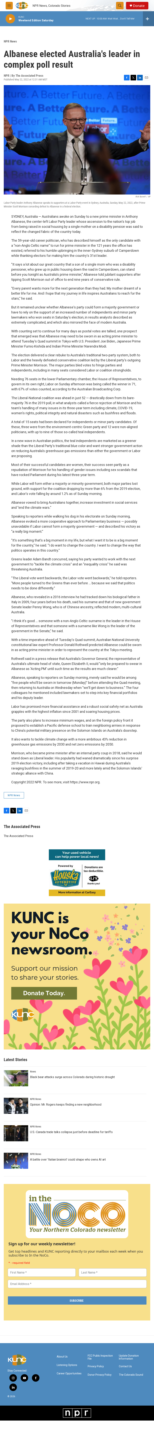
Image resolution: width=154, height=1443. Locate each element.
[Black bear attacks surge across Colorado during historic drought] (16, 1078)
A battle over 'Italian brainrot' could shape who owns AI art (68, 1159)
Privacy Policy (96, 1366)
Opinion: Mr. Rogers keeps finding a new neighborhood (65, 1104)
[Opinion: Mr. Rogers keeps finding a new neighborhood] (16, 1106)
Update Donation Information (129, 1357)
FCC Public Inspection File (100, 1357)
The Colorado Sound (131, 1374)
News (33, 1071)
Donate (139, 6)
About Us (62, 1356)
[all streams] (148, 18)
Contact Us (125, 1366)
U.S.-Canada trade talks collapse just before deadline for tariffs (71, 1132)
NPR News (10, 41)
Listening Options (67, 1365)
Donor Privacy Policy (100, 1374)
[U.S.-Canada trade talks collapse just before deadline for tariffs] (16, 1133)
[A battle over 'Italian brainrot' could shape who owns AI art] (16, 1161)
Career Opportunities (69, 1373)
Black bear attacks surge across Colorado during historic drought (72, 1077)
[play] (10, 19)
